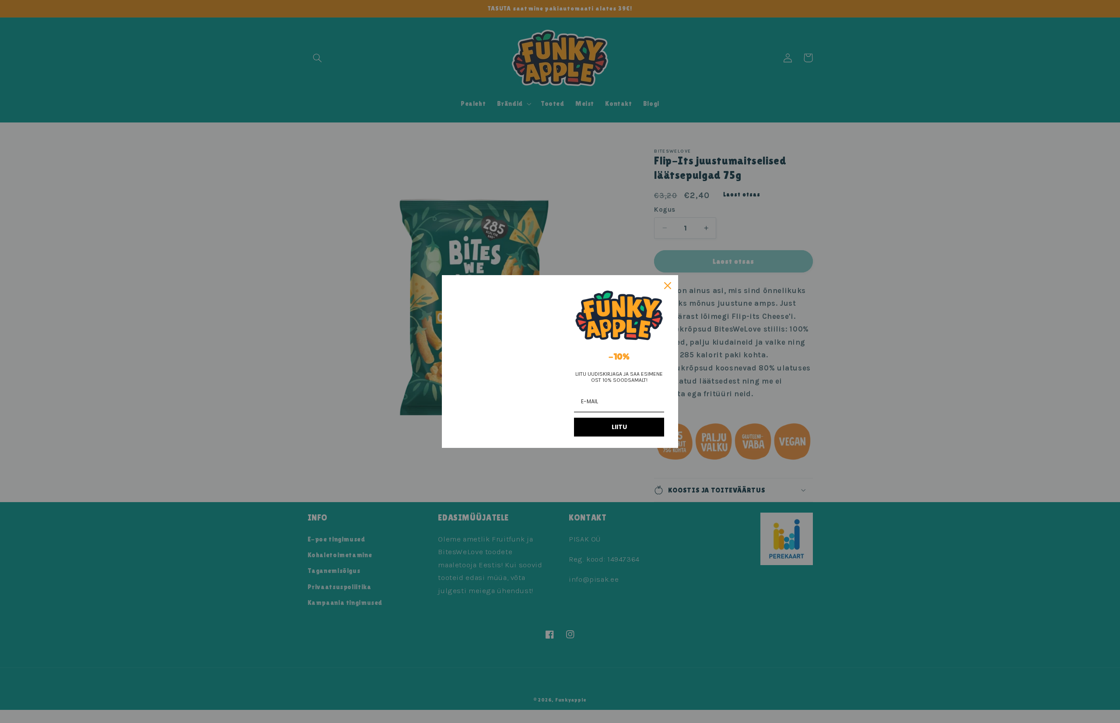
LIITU (619, 427)
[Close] (667, 285)
